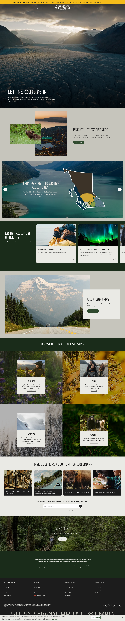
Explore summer (31, 390)
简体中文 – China (41, 595)
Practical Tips (35, 8)
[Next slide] (120, 189)
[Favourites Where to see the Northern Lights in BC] (116, 226)
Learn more (98, 2)
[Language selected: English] (118, 8)
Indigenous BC (68, 595)
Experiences (24, 8)
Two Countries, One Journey (102, 592)
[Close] (122, 617)
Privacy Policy (55, 619)
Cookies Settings (96, 617)
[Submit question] (80, 506)
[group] (62, 189)
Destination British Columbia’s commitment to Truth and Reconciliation (66, 569)
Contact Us (6, 587)
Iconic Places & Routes (11, 8)
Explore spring (94, 443)
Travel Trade (37, 587)
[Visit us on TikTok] (119, 605)
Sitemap (6, 590)
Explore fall (94, 390)
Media (35, 590)
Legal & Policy (7, 595)
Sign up (62, 539)
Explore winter (31, 443)
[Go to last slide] (5, 189)
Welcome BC (68, 592)
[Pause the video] (121, 104)
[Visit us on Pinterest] (110, 605)
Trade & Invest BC (69, 587)
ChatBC (105, 8)
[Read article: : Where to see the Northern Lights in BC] (114, 259)
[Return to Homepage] (62, 7)
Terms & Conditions (90, 510)
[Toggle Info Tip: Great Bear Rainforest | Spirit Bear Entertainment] (12, 141)
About (5, 592)
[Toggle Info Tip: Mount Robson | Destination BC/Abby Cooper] (7, 332)
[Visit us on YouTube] (100, 605)
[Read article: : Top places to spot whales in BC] (73, 259)
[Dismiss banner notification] (111, 2)
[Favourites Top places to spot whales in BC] (74, 226)
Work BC (67, 590)
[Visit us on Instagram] (105, 605)
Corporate (36, 592)
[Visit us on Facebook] (114, 605)
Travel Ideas (98, 587)
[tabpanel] (56, 243)
